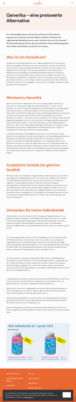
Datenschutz (28, 397)
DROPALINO (10, 386)
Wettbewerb (32, 383)
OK (67, 395)
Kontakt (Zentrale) (35, 388)
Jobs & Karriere (33, 378)
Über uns (31, 374)
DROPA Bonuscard (13, 374)
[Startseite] (38, 3)
